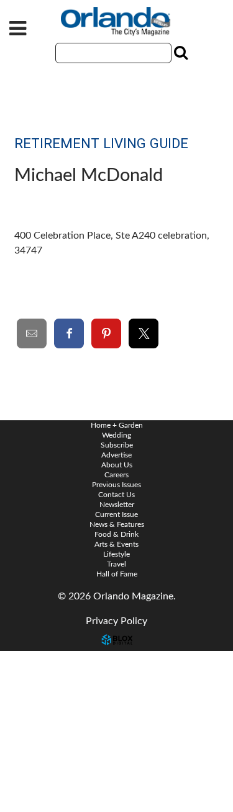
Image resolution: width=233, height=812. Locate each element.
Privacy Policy (116, 621)
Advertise (116, 455)
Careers (116, 475)
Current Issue (116, 514)
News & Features (116, 524)
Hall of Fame (116, 574)
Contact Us (37, 660)
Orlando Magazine (117, 21)
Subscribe (117, 445)
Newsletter (116, 504)
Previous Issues (116, 484)
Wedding (116, 435)
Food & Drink (116, 534)
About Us (116, 465)
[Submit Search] (179, 52)
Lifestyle (116, 554)
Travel (116, 564)
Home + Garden (117, 425)
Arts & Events (116, 544)
